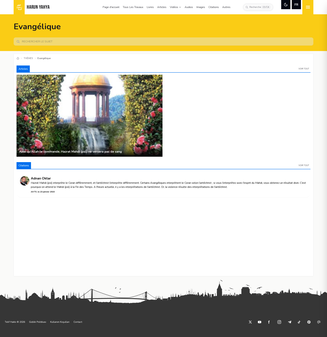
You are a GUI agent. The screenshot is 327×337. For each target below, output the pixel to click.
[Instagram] (279, 322)
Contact (78, 322)
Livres (150, 7)
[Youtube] (259, 322)
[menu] (307, 7)
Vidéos (174, 7)
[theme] (285, 4)
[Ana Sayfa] (18, 58)
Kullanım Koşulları (59, 322)
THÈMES (28, 58)
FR (296, 5)
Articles (161, 7)
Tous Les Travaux (133, 7)
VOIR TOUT (304, 69)
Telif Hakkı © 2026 (15, 322)
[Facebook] (269, 322)
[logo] (19, 7)
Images (200, 7)
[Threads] (318, 322)
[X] (250, 322)
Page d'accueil (111, 7)
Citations (213, 7)
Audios (189, 7)
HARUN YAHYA (38, 7)
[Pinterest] (309, 322)
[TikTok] (299, 322)
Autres (226, 7)
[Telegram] (289, 322)
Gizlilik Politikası (37, 322)
